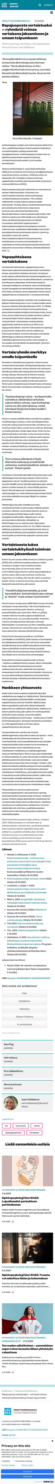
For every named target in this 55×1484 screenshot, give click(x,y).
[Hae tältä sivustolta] (40, 5)
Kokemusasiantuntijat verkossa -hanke (26, 878)
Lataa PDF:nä (7, 1119)
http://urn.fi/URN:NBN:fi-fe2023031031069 (28, 978)
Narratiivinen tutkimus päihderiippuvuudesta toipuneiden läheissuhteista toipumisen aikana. (28, 941)
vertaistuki (34, 1132)
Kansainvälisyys (11, 1341)
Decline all (27, 1476)
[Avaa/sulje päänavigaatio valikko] (51, 12)
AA (6, 1125)
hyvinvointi (21, 1125)
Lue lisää (6, 1221)
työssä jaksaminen (13, 1132)
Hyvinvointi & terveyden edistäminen (23, 1190)
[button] (24, 993)
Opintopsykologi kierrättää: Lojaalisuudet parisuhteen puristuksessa (20, 1201)
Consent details (8, 1465)
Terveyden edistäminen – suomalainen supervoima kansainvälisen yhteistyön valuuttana (27, 1349)
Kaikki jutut (9, 1435)
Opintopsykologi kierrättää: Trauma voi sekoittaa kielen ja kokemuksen (26, 1276)
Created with (10, 1033)
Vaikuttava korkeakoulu (16, 20)
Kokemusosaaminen (28, 930)
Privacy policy (27, 1465)
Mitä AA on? (41, 909)
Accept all (27, 1471)
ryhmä (37, 1125)
